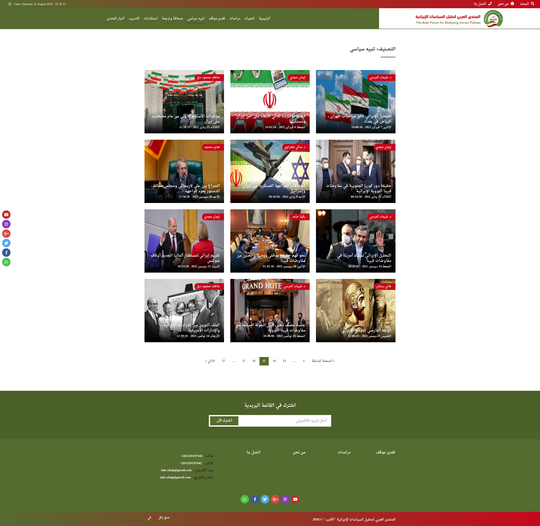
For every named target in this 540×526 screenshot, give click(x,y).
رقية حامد (298, 217)
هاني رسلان (383, 286)
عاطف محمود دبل (208, 77)
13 (284, 361)
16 (253, 361)
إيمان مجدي (297, 77)
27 (223, 361)
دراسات (235, 19)
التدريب (134, 19)
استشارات (151, 19)
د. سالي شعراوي (294, 147)
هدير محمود (212, 147)
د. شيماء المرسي (380, 77)
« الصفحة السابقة (323, 361)
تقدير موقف (217, 19)
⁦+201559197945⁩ (197, 456)
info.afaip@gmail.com (187, 470)
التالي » (210, 361)
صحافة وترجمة (172, 19)
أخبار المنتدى (115, 19)
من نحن (503, 4)
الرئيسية (264, 19)
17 (243, 361)
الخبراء (249, 19)
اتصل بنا (480, 4)
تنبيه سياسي (195, 19)
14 (274, 361)
